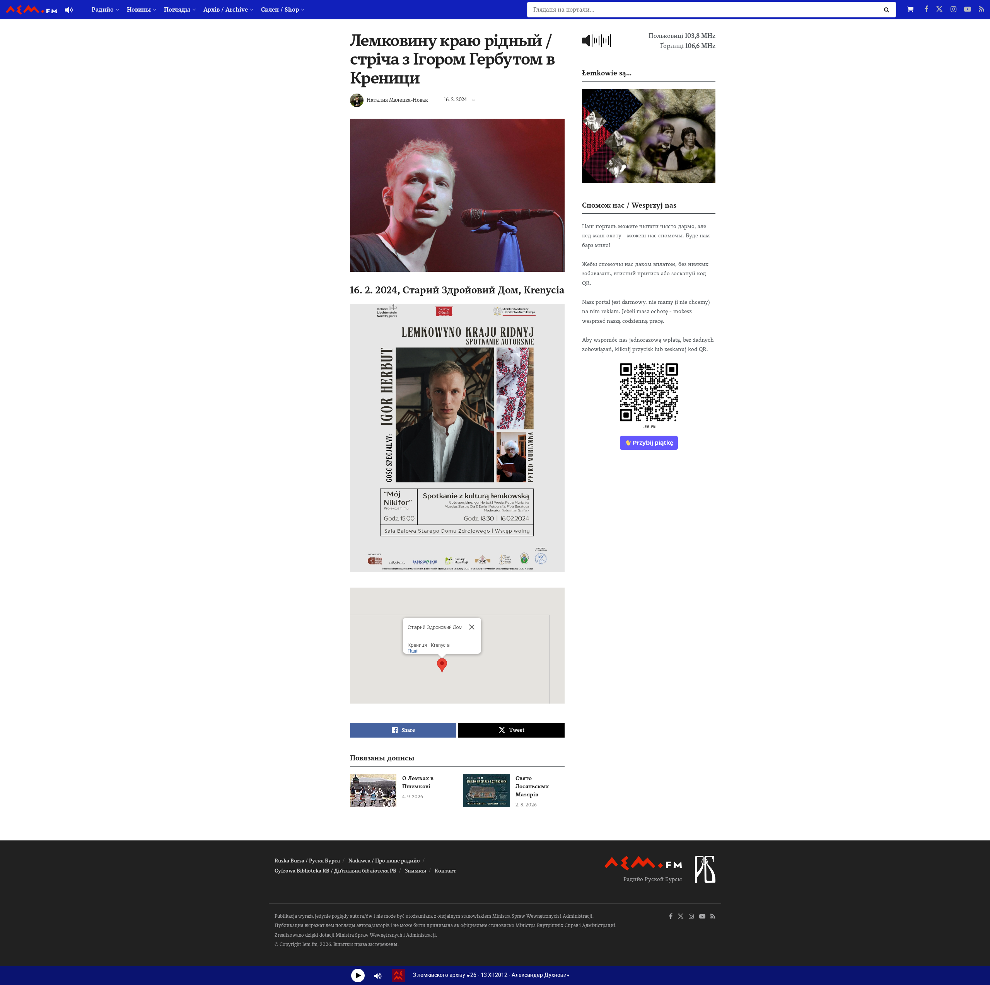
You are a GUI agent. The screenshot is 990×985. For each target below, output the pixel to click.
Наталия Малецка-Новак (397, 99)
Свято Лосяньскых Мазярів (532, 786)
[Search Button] (888, 9)
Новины (139, 9)
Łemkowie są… (607, 73)
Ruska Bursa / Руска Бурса (307, 861)
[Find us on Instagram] (953, 10)
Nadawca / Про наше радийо (384, 861)
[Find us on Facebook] (926, 10)
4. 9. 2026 (412, 796)
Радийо (103, 9)
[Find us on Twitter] (939, 10)
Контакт (445, 871)
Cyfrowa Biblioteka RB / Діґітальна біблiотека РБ (335, 871)
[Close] (472, 627)
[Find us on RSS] (981, 10)
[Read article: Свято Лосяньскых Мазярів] (486, 791)
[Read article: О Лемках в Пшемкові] (373, 791)
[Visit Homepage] (31, 10)
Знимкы (415, 871)
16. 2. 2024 (455, 99)
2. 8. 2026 (526, 805)
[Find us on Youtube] (967, 10)
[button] (442, 665)
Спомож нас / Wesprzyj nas (629, 205)
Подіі (413, 651)
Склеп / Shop (280, 9)
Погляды (177, 9)
